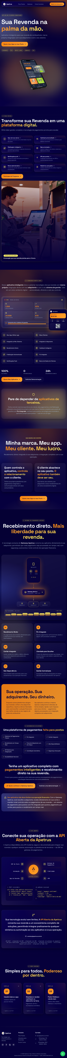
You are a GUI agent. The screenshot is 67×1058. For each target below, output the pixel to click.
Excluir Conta (22, 1042)
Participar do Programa (11, 176)
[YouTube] (13, 1044)
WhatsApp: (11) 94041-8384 (43, 1039)
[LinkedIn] (10, 1044)
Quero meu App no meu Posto (13, 44)
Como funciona (39, 4)
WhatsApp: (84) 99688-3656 (42, 1043)
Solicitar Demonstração (33, 379)
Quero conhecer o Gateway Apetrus (21, 786)
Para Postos (21, 4)
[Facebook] (6, 1044)
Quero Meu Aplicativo (10, 379)
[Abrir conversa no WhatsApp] (62, 1053)
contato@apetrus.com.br (34, 936)
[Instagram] (2, 1044)
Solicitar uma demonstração (48, 786)
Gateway (29, 4)
